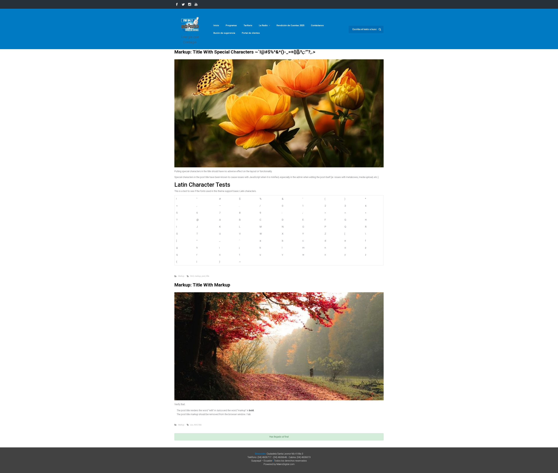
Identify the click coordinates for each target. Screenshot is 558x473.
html (192, 276)
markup (198, 276)
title (207, 276)
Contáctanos (317, 25)
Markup (181, 276)
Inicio (216, 25)
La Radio (263, 25)
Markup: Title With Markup (202, 285)
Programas (231, 25)
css (191, 425)
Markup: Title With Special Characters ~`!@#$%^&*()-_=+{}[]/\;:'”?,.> (244, 52)
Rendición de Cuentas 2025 (290, 25)
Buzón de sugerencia (224, 33)
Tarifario (248, 25)
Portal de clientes (251, 33)
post (203, 276)
